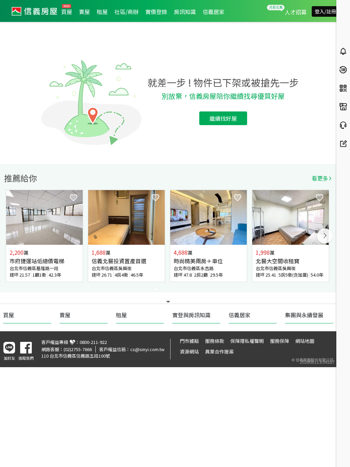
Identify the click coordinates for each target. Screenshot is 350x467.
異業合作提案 (219, 351)
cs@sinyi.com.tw (147, 349)
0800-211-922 (93, 342)
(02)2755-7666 (78, 349)
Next (324, 235)
